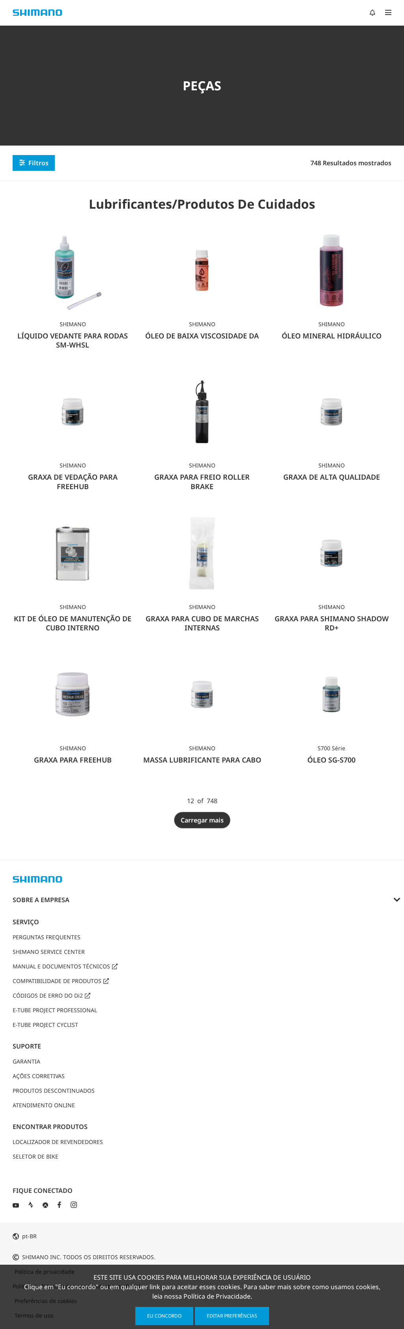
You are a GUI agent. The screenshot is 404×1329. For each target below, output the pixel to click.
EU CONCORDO (164, 1315)
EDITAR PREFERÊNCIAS (232, 1315)
